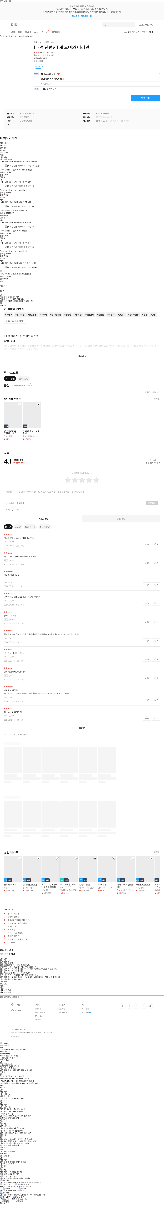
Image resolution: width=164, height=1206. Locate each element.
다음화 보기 (4, 1176)
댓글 (147, 544)
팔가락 (63, 890)
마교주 (82, 887)
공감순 (18, 527)
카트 (1, 155)
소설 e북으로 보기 (49, 89)
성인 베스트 (8, 909)
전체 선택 (3, 148)
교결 (31, 887)
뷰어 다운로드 (40, 1012)
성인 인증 (3, 981)
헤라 (137, 887)
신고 (17, 546)
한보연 (48, 890)
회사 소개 (85, 1009)
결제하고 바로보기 (7, 1116)
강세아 (157, 890)
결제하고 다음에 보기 (23, 1116)
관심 (39, 66)
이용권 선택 (4, 1096)
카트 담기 (3, 305)
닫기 (5, 1153)
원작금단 (23, 378)
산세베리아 (31, 436)
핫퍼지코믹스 (122, 890)
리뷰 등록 (152, 503)
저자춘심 (10, 378)
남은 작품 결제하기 (7, 1070)
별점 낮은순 (44, 527)
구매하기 (10, 1164)
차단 (22, 546)
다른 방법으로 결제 (8, 1058)
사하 (142, 887)
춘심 (35, 55)
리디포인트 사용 (7, 1114)
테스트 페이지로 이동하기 (82, 16)
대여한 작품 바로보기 (23, 1070)
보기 (1, 281)
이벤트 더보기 (46, 84)
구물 (112, 887)
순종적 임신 (84, 884)
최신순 (8, 527)
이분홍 (74, 890)
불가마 (25, 887)
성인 (41, 42)
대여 (1, 180)
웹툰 (35, 42)
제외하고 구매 (5, 990)
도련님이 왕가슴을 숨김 (31, 431)
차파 (87, 887)
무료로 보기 (4, 1098)
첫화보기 (145, 98)
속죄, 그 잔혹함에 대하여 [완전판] (49, 885)
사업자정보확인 (48, 1032)
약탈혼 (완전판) (143, 884)
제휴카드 (38, 1009)
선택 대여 (3, 157)
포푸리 (6, 887)
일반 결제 (15, 1118)
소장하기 (3, 145)
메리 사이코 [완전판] (125, 885)
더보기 (157, 399)
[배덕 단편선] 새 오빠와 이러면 (11, 431)
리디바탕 (38, 1019)
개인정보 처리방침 (24, 1032)
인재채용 (85, 1012)
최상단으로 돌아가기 (14, 997)
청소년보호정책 (36, 1032)
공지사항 (18, 1010)
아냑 (43, 890)
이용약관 (14, 1032)
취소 (1, 303)
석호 (68, 890)
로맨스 (53, 42)
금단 (48, 55)
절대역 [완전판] (30, 884)
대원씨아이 (38, 58)
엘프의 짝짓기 (10, 884)
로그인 (146, 25)
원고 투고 (61, 1009)
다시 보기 (13, 1176)
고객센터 (18, 1005)
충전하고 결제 (5, 1118)
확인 (1, 1085)
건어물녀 (132, 890)
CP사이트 (38, 1016)
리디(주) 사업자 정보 (18, 1029)
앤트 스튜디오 (103, 887)
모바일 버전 (4, 1203)
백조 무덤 (102, 884)
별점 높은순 (30, 527)
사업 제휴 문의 (63, 1012)
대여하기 (3, 143)
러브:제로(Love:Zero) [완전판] (68, 885)
